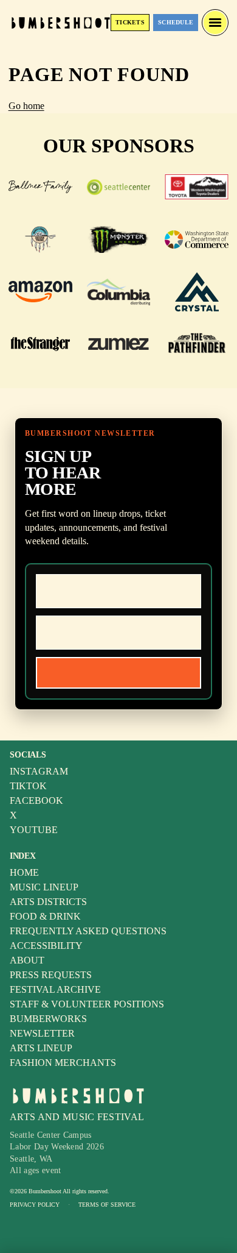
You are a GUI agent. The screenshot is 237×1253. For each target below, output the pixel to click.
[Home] (61, 22)
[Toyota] (196, 187)
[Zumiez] (119, 344)
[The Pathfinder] (196, 344)
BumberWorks (48, 1018)
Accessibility (46, 945)
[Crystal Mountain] (196, 292)
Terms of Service (107, 1204)
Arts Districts (48, 901)
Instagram (39, 771)
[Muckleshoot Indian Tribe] (40, 239)
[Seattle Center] (119, 187)
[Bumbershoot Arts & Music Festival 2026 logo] (78, 1096)
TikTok (28, 786)
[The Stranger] (40, 344)
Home (24, 872)
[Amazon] (40, 292)
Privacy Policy (35, 1204)
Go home (26, 106)
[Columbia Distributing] (119, 292)
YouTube (34, 830)
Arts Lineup (41, 1048)
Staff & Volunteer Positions (87, 1004)
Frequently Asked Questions (88, 931)
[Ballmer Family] (40, 187)
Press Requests (51, 975)
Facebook (36, 800)
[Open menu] (215, 22)
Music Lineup (44, 887)
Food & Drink (45, 916)
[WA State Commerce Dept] (196, 239)
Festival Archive (55, 989)
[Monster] (119, 239)
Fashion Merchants (63, 1062)
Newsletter (42, 1033)
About (27, 960)
